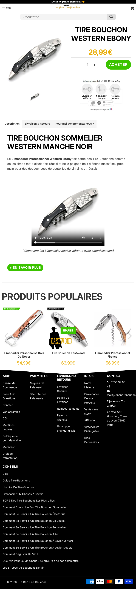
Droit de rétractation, (10, 456)
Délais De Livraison (63, 400)
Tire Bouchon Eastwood (68, 353)
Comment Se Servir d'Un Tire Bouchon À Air (30, 534)
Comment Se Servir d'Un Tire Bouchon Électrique (34, 514)
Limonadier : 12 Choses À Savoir (23, 494)
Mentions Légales (9, 427)
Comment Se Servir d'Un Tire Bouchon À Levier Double (37, 547)
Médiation (9, 447)
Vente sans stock (91, 411)
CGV (5, 418)
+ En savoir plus (25, 267)
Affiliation (90, 420)
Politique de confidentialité (12, 438)
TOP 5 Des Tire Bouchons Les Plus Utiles (29, 500)
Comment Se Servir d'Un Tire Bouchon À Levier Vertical (38, 541)
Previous (6, 335)
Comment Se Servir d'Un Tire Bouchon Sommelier (34, 527)
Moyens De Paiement (37, 385)
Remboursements (68, 408)
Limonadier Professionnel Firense (112, 354)
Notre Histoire (89, 385)
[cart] (132, 8)
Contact (8, 405)
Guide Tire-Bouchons (16, 480)
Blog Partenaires (91, 440)
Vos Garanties (11, 411)
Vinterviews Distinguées (91, 429)
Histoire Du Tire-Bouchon (19, 487)
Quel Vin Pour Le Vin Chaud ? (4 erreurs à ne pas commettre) (41, 561)
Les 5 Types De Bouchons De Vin (23, 567)
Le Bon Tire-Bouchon (33, 582)
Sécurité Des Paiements (38, 396)
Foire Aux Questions (9, 396)
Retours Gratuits (62, 417)
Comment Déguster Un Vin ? (20, 554)
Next (130, 335)
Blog (5, 473)
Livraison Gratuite (62, 389)
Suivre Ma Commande (10, 385)
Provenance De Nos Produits (92, 398)
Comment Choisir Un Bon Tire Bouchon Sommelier (35, 507)
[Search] (111, 17)
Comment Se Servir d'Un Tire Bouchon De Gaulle (34, 520)
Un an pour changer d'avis (66, 428)
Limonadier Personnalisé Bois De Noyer (24, 354)
